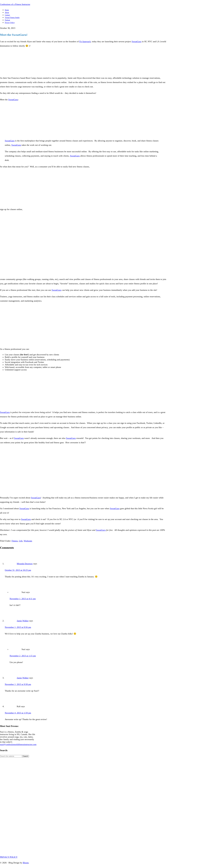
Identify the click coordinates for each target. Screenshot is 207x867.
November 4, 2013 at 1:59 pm (18, 713)
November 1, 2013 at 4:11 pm (23, 598)
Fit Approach (85, 41)
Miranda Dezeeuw (25, 563)
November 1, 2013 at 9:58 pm (18, 684)
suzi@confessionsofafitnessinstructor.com (18, 744)
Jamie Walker (23, 621)
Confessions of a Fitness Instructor (15, 4)
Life (21, 541)
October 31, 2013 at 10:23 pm (18, 570)
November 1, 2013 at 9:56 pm (18, 627)
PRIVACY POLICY (8, 857)
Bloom (26, 862)
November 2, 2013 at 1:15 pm (23, 656)
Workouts (28, 541)
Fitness (15, 541)
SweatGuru (136, 41)
